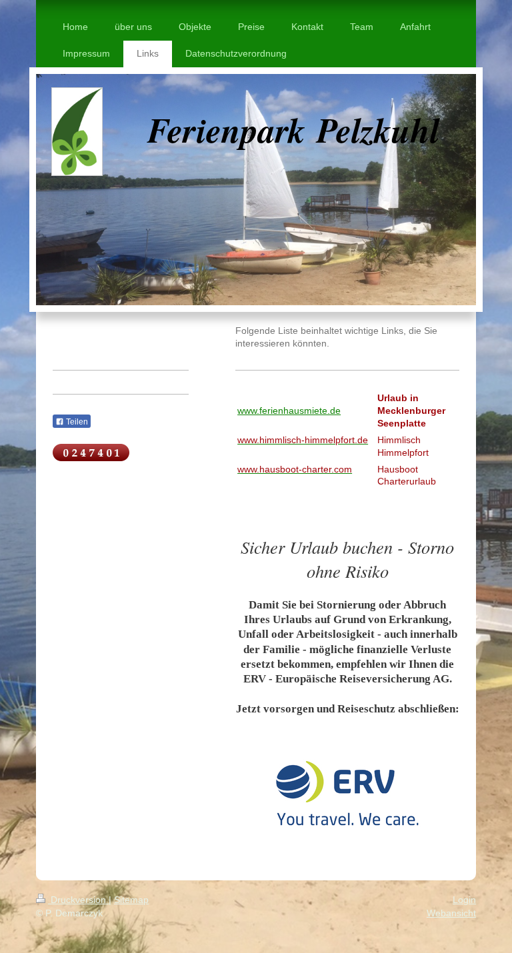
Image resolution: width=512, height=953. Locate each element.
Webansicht (451, 913)
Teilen (76, 422)
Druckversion (78, 899)
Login (464, 899)
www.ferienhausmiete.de (289, 410)
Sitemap (131, 899)
